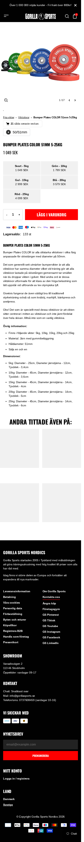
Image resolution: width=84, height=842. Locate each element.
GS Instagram (51, 631)
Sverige (8, 804)
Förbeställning (12, 613)
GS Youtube (50, 626)
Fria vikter (8, 117)
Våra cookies (11, 602)
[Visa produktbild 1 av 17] (40, 62)
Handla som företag (16, 636)
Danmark (9, 799)
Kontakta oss (51, 596)
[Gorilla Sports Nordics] (40, 16)
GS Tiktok (49, 620)
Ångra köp (49, 603)
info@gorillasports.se (22, 695)
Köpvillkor (10, 625)
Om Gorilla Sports (54, 591)
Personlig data (12, 608)
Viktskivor (23, 117)
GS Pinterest (51, 614)
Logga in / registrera (16, 778)
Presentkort (10, 642)
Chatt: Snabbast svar (16, 691)
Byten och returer (14, 619)
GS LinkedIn (51, 643)
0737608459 (27, 700)
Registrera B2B (13, 630)
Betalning (9, 596)
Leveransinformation (16, 591)
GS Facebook (51, 637)
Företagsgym (51, 609)
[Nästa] (75, 100)
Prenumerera (40, 756)
